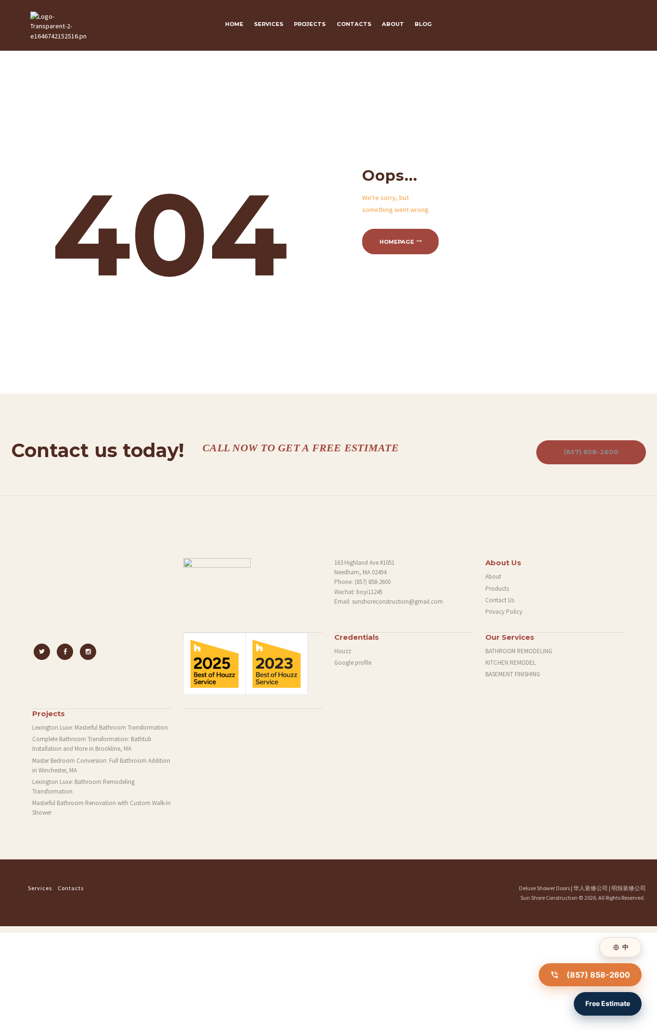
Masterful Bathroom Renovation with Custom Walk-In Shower (101, 808)
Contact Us (499, 600)
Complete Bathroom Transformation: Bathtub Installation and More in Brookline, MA (92, 744)
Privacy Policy (503, 612)
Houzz (342, 651)
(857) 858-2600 (591, 452)
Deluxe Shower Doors (544, 888)
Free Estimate (607, 1003)
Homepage (396, 241)
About (493, 576)
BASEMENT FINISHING (512, 674)
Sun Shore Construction (549, 897)
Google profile (352, 662)
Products (497, 588)
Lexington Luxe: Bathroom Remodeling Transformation (83, 786)
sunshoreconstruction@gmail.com (397, 601)
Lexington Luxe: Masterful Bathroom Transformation (100, 727)
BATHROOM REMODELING (518, 651)
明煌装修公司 (628, 888)
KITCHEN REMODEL (510, 662)
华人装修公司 (590, 888)
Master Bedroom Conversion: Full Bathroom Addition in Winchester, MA (101, 765)
